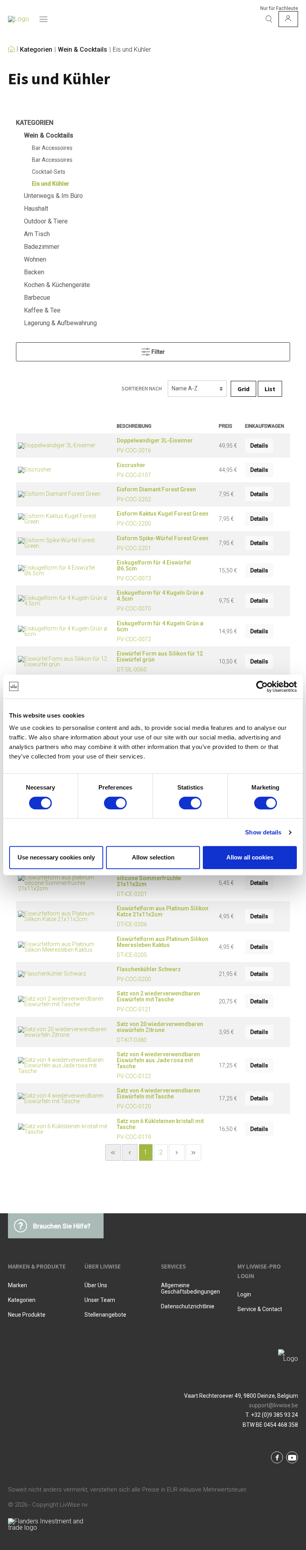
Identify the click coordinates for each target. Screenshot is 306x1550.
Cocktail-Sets (48, 172)
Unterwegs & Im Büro (53, 196)
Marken (17, 1285)
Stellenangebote (105, 1314)
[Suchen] (269, 19)
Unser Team (99, 1300)
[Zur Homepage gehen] (18, 19)
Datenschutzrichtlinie (187, 1306)
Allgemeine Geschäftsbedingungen (190, 1288)
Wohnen (35, 259)
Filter (157, 352)
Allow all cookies (249, 857)
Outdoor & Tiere (46, 221)
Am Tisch (37, 234)
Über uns (95, 1285)
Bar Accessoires (52, 148)
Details (259, 445)
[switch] (115, 803)
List (270, 389)
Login (244, 1294)
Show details (263, 832)
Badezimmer (41, 246)
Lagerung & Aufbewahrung (60, 323)
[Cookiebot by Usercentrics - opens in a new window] (262, 687)
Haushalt (36, 208)
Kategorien (36, 50)
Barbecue (37, 297)
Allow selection (153, 857)
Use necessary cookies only (56, 857)
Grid (243, 389)
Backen (34, 272)
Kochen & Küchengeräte (57, 285)
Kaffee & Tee (42, 310)
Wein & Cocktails (82, 50)
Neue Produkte (26, 1314)
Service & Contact (259, 1309)
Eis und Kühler (132, 50)
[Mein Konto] (288, 19)
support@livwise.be (273, 1405)
